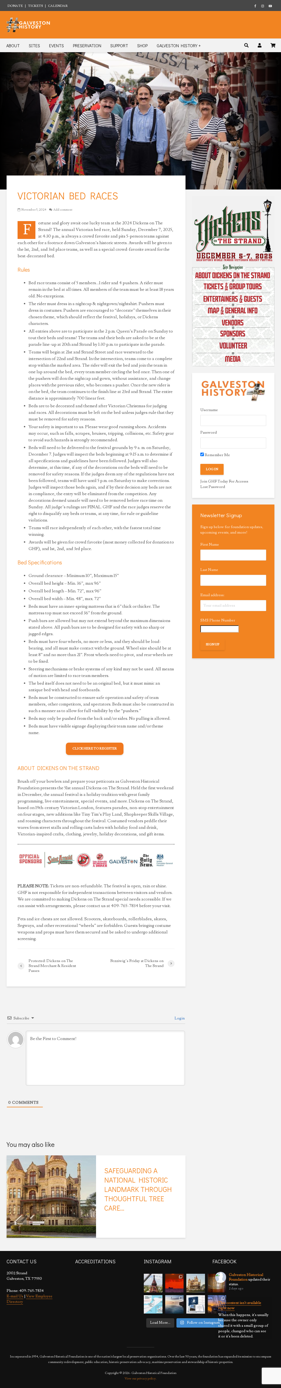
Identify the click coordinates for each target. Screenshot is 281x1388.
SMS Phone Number (217, 620)
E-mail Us (15, 1296)
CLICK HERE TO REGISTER (94, 748)
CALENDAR (58, 6)
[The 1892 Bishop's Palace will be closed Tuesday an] (195, 1283)
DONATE (15, 6)
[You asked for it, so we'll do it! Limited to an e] (195, 1304)
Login (179, 1018)
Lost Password (212, 486)
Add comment (62, 210)
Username (209, 410)
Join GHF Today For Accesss (224, 481)
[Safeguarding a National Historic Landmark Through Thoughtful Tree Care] (51, 1195)
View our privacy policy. (141, 1378)
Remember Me (217, 455)
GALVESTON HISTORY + (179, 45)
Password (208, 432)
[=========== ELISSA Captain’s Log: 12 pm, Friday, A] (174, 1283)
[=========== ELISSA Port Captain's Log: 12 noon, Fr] (174, 1304)
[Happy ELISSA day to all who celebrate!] (153, 1304)
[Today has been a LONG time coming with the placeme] (153, 1283)
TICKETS (35, 6)
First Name (209, 544)
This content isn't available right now (239, 1305)
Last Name (209, 569)
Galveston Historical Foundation (246, 1277)
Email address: (212, 595)
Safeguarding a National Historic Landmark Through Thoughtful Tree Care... (138, 1189)
